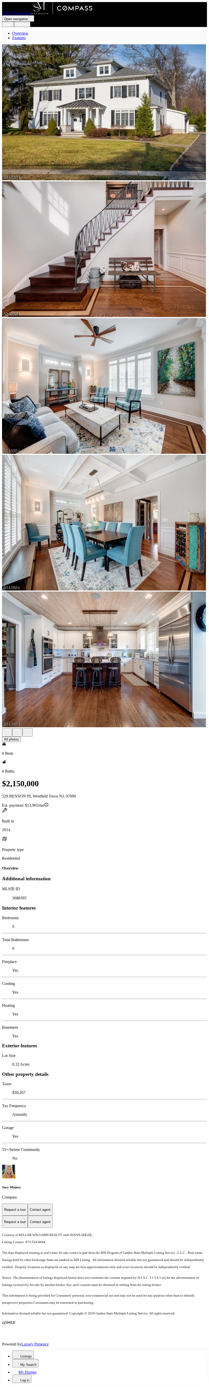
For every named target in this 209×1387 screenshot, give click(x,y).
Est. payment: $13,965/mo (23, 805)
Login (8, 24)
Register (22, 24)
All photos (11, 739)
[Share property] (27, 732)
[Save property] (17, 732)
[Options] (7, 732)
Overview (20, 33)
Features (19, 38)
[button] (104, 112)
